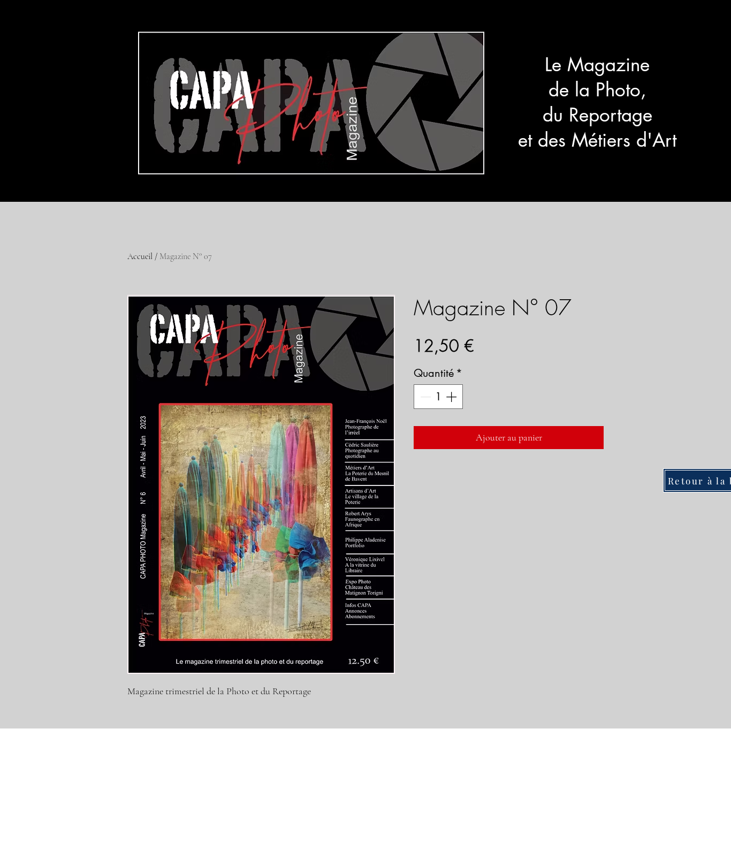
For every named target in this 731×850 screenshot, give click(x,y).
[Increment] (452, 396)
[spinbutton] (438, 396)
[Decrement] (424, 396)
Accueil (140, 256)
